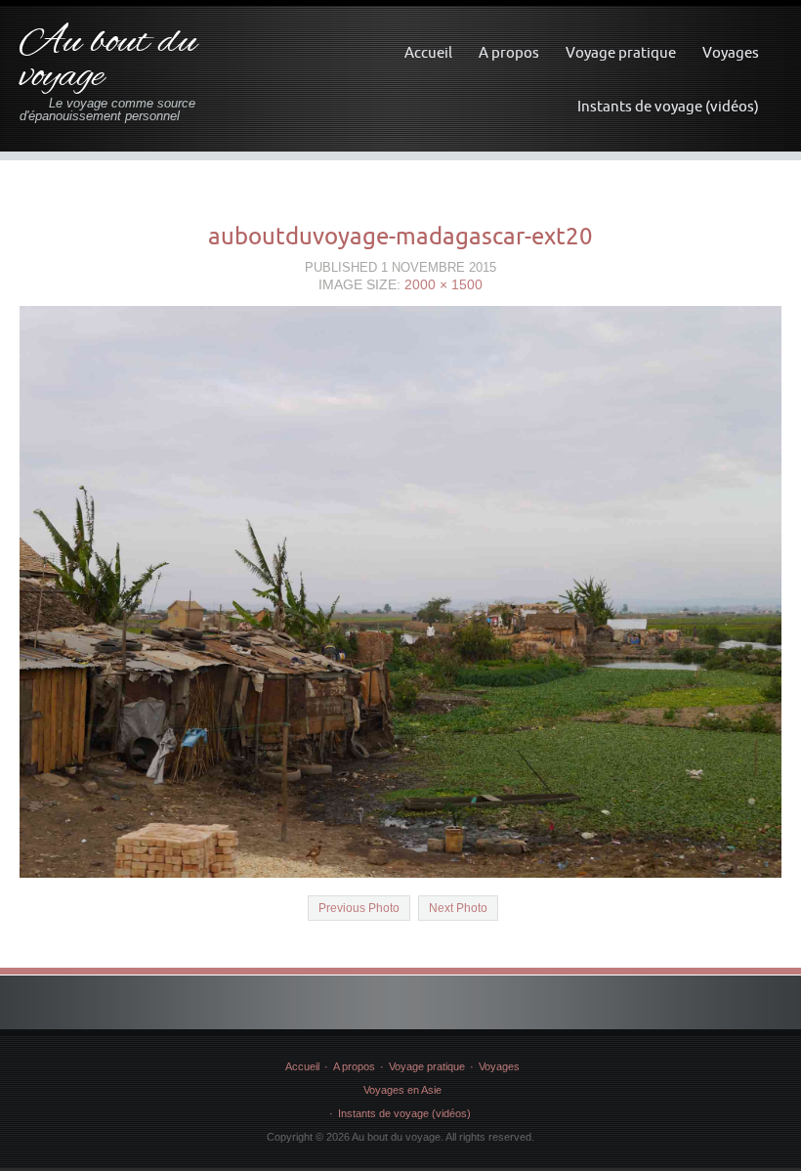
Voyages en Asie (402, 1090)
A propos (509, 52)
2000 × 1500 (443, 284)
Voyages (730, 52)
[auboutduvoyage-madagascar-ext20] (400, 590)
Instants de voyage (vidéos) (668, 106)
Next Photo (458, 908)
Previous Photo (359, 908)
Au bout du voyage (108, 60)
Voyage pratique (621, 52)
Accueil (428, 52)
